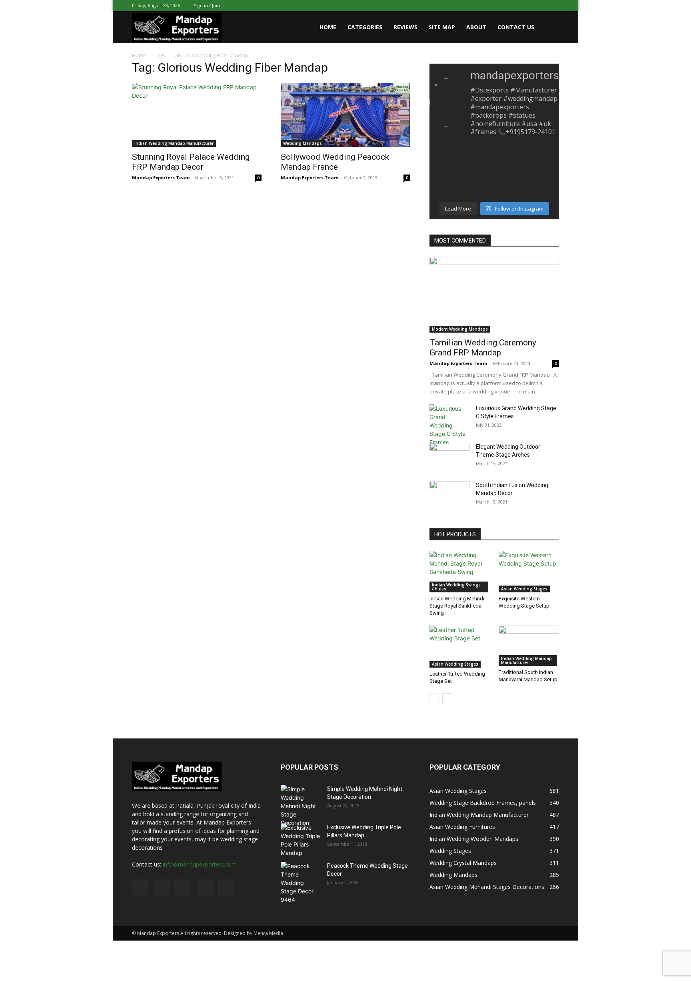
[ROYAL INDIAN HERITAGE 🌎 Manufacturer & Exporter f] (494, 157)
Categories (364, 27)
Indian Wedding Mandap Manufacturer (174, 143)
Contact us (515, 27)
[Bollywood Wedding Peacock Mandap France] (345, 115)
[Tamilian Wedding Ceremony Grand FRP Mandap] (494, 295)
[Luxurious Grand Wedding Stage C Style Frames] (449, 425)
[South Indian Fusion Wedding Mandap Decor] (449, 495)
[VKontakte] (540, 5)
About (476, 27)
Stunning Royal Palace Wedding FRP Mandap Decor (191, 162)
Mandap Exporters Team (161, 178)
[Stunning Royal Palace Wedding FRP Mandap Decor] (197, 115)
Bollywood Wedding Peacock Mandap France (335, 162)
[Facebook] (500, 5)
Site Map (442, 27)
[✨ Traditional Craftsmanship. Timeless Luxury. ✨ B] (449, 184)
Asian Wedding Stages (524, 589)
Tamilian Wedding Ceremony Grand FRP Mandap (482, 347)
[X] (513, 5)
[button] (549, 28)
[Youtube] (553, 5)
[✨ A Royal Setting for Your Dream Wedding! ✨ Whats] (494, 184)
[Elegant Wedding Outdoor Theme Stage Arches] (449, 456)
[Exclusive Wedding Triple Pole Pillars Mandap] (301, 840)
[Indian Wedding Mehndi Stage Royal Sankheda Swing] (459, 571)
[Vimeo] (527, 5)
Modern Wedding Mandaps (460, 329)
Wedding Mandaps (302, 143)
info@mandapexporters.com (200, 864)
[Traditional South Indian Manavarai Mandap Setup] (529, 646)
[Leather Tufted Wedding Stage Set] (459, 646)
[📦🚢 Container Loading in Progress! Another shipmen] (539, 157)
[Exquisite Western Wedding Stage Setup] (529, 571)
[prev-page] (434, 698)
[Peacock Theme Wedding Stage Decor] (301, 883)
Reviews (405, 27)
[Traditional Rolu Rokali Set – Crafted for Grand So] (449, 157)
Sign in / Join (207, 5)
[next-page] (447, 698)
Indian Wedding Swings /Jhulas (456, 587)
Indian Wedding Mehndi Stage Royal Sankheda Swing (456, 606)
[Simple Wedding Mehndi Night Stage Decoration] (301, 806)
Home (328, 27)
